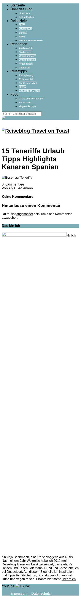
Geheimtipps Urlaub (29, 91)
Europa (23, 32)
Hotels (22, 87)
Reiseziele (18, 21)
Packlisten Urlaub (28, 83)
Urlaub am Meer (27, 56)
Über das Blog (21, 9)
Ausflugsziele (26, 48)
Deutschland (25, 29)
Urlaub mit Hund (27, 60)
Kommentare (13, 184)
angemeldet (24, 214)
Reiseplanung (26, 75)
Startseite (17, 5)
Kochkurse (24, 102)
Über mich (24, 13)
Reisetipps (18, 71)
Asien (22, 36)
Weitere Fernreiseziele (31, 40)
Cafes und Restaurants (31, 98)
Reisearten (18, 44)
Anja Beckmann (20, 188)
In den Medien (26, 17)
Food (14, 94)
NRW (22, 25)
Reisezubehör (26, 79)
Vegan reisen (26, 63)
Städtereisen (25, 52)
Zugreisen (24, 67)
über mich (69, 579)
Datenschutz (41, 593)
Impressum (18, 593)
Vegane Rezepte (27, 106)
